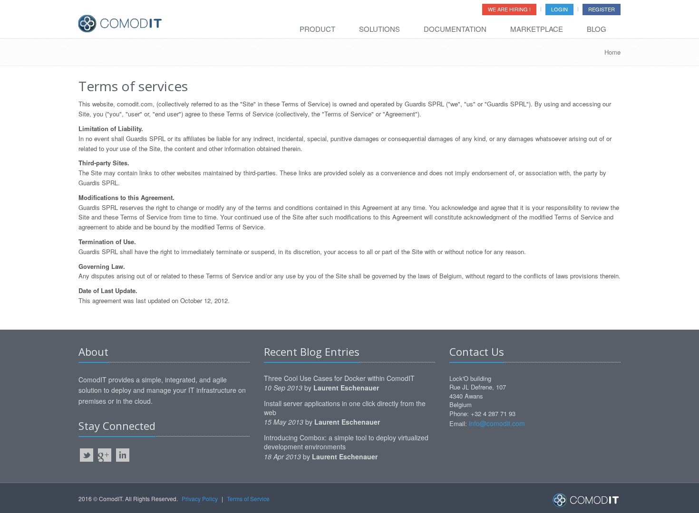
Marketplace (536, 29)
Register (601, 9)
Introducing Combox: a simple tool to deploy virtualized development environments (346, 442)
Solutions (379, 29)
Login (559, 9)
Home (612, 52)
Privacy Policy (200, 498)
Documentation (455, 29)
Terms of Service (248, 498)
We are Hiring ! (509, 9)
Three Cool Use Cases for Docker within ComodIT (339, 378)
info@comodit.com (497, 423)
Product (317, 29)
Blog (596, 29)
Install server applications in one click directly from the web (345, 408)
